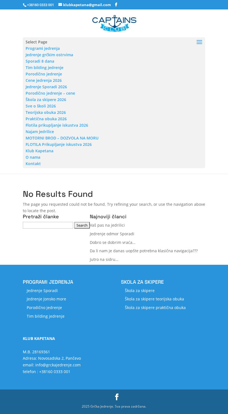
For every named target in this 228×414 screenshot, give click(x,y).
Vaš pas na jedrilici (107, 225)
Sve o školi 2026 (41, 106)
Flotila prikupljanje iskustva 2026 (57, 125)
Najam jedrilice (40, 131)
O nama (33, 157)
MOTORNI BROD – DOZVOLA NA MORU (62, 138)
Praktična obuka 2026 (46, 118)
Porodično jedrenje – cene (50, 93)
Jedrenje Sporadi (42, 290)
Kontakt (33, 163)
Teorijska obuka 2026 (46, 112)
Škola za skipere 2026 (46, 99)
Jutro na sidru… (104, 259)
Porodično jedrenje (44, 74)
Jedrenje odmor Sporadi (112, 233)
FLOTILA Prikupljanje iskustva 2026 (59, 144)
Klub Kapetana (39, 150)
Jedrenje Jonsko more (46, 299)
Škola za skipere (140, 290)
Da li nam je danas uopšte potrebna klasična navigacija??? (144, 250)
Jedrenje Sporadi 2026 (46, 86)
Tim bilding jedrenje (44, 67)
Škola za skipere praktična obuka (155, 307)
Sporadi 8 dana (40, 61)
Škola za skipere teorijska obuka (154, 299)
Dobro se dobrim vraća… (112, 242)
